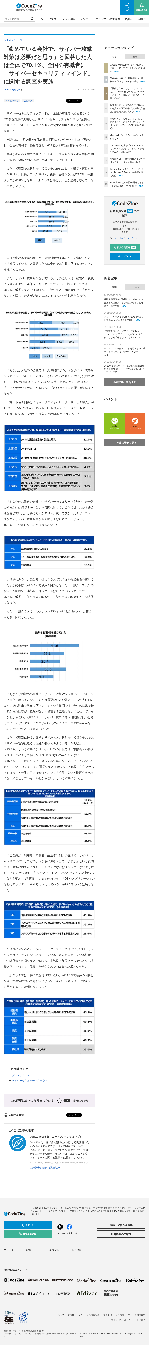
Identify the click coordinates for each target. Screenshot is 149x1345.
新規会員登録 (126, 247)
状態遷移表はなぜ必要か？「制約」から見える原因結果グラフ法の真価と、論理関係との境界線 (127, 108)
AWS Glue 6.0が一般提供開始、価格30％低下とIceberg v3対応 (126, 79)
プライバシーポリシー (122, 1319)
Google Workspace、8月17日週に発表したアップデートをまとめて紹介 (127, 68)
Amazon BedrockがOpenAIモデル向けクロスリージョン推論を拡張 (127, 160)
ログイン (126, 256)
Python (129, 19)
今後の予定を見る (126, 442)
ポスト (74, 100)
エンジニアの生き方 (108, 19)
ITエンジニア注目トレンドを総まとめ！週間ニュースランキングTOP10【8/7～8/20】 (124, 351)
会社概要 (120, 1314)
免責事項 (107, 1314)
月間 (135, 56)
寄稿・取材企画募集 (121, 1225)
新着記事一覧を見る (124, 382)
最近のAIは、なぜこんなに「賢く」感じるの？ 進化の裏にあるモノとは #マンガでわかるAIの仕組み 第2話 (127, 123)
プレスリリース (21, 1075)
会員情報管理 (93, 1314)
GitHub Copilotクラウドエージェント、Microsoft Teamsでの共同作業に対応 (127, 172)
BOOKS (76, 1250)
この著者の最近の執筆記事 (45, 1167)
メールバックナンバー (127, 238)
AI (42, 19)
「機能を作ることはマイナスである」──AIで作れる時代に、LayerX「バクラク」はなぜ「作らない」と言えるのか (127, 93)
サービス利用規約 (136, 1314)
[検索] (32, 18)
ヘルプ (60, 1314)
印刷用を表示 (16, 1115)
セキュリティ (12, 100)
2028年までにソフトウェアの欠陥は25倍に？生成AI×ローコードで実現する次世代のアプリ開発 (124, 369)
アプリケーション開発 (61, 19)
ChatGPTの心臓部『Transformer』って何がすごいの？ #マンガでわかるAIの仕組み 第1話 (127, 148)
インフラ (85, 19)
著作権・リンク (75, 1314)
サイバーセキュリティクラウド (29, 1080)
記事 (114, 287)
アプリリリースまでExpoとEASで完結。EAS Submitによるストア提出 (124, 318)
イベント (54, 1250)
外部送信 (141, 1319)
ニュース (28, 100)
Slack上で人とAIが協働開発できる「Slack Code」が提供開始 (127, 184)
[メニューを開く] (7, 7)
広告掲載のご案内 (121, 1234)
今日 (114, 56)
